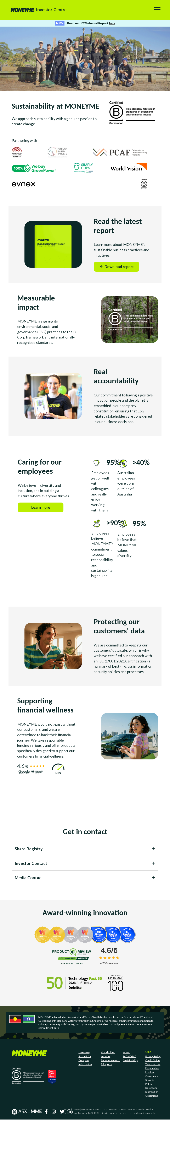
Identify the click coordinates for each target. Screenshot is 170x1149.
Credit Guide (152, 1089)
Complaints (151, 1105)
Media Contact (29, 907)
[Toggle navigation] (157, 9)
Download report (121, 276)
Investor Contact (31, 892)
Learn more (47, 517)
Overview (84, 1081)
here (112, 23)
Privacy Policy (152, 1085)
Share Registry (29, 878)
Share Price (85, 1085)
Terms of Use (152, 1093)
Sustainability (130, 1089)
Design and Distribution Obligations (151, 1121)
